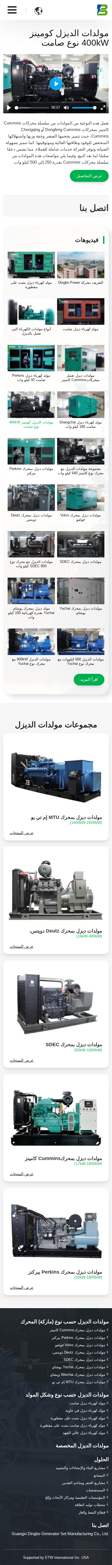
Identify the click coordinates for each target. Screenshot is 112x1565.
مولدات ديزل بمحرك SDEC (74, 1047)
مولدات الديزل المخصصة (82, 1445)
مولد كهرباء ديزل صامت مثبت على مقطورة (72, 1425)
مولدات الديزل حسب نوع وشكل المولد (67, 1395)
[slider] (32, 107)
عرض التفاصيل (89, 175)
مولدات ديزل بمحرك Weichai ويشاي (77, 1375)
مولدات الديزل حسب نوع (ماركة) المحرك (65, 1321)
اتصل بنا (100, 1525)
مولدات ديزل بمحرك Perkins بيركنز (65, 1274)
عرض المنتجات (21, 833)
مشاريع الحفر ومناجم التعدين (83, 1483)
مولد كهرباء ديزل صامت (87, 1403)
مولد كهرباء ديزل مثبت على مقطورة (78, 1418)
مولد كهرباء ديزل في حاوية (85, 1410)
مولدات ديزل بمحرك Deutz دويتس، (65, 933)
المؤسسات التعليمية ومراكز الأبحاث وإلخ (75, 1497)
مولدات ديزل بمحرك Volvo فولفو (80, 1345)
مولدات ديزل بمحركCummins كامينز (63, 1161)
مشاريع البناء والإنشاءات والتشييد (80, 1468)
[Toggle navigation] (12, 10)
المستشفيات (95, 1490)
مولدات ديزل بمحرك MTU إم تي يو (66, 820)
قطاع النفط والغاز (92, 1512)
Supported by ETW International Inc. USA (56, 1557)
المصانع (99, 1475)
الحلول (101, 1459)
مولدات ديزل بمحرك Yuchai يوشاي (78, 1367)
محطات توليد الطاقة (90, 1505)
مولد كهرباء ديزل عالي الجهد (84, 1433)
